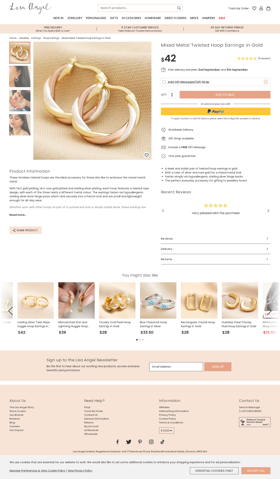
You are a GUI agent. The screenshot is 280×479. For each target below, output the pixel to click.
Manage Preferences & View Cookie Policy (37, 471)
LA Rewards (91, 430)
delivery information (96, 419)
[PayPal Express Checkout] (215, 111)
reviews (15, 419)
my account (91, 426)
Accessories (131, 18)
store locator (18, 411)
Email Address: (161, 367)
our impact (16, 430)
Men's (194, 18)
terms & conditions (171, 422)
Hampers (208, 18)
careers (15, 426)
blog (12, 422)
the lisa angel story (22, 407)
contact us (91, 415)
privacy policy (167, 415)
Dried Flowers (175, 18)
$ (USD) (165, 430)
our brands (16, 415)
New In (58, 18)
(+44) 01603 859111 (250, 411)
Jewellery (74, 18)
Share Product (27, 230)
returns (89, 422)
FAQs (87, 407)
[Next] (268, 210)
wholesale (91, 434)
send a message (249, 407)
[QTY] (174, 95)
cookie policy (167, 419)
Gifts (114, 18)
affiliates (164, 407)
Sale (222, 18)
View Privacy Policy (80, 471)
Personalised (96, 18)
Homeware (153, 18)
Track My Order (238, 8)
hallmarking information (174, 411)
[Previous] (163, 210)
